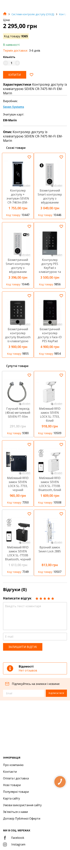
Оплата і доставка (16, 778)
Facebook (17, 838)
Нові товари (12, 785)
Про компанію (13, 765)
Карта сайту (11, 798)
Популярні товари (16, 792)
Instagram (18, 844)
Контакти (10, 772)
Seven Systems (13, 107)
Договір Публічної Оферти (21, 818)
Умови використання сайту (22, 805)
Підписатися (56, 693)
